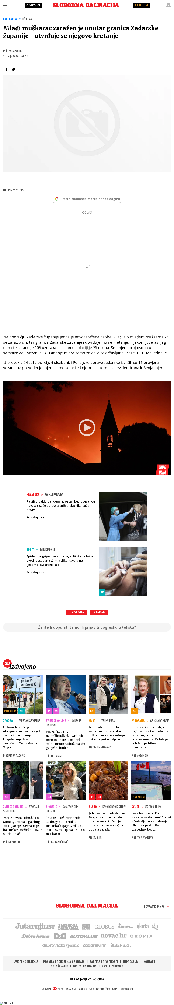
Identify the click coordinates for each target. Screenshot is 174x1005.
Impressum (130, 961)
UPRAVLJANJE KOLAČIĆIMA (87, 979)
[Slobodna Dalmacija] (86, 5)
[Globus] (104, 926)
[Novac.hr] (114, 935)
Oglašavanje (59, 966)
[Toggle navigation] (5, 5)
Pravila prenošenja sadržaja (64, 961)
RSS (104, 966)
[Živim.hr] (125, 926)
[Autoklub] (84, 935)
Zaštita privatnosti (104, 961)
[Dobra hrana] (36, 935)
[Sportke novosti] (86, 926)
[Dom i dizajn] (60, 935)
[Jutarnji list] (35, 926)
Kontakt (149, 961)
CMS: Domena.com (122, 988)
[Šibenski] (120, 945)
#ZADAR (99, 612)
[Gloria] (142, 926)
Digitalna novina (85, 966)
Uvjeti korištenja (26, 961)
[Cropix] (141, 935)
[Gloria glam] (155, 926)
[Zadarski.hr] (94, 945)
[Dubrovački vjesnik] (61, 945)
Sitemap (117, 966)
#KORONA (76, 612)
